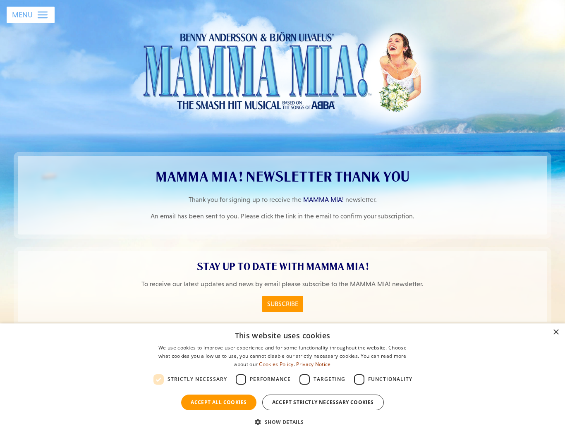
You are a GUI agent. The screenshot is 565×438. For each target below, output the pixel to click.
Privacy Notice (313, 364)
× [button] (556, 332)
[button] (282, 422)
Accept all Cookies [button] (219, 402)
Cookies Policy (276, 364)
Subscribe (282, 303)
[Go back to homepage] (283, 70)
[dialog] (282, 380)
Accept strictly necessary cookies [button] (323, 402)
